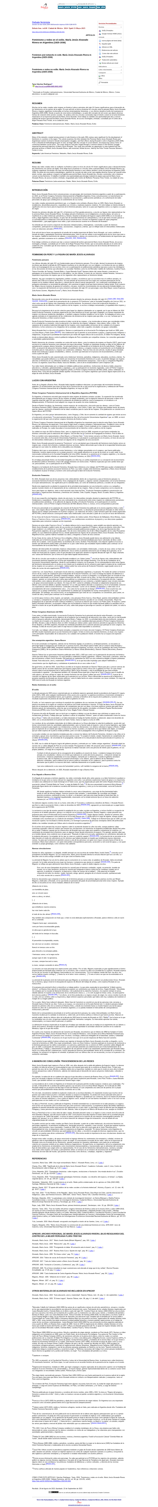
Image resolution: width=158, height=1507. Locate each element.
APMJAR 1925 (85, 804)
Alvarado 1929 (94, 835)
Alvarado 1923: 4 (70, 660)
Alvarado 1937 (114, 1076)
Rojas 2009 (120, 298)
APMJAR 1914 (37, 494)
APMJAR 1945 (70, 1132)
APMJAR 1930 (113, 765)
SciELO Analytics (107, 30)
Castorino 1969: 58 (54, 798)
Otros (103, 76)
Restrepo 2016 (81, 238)
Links (101, 1163)
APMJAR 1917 (100, 588)
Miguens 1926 (55, 913)
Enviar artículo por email (110, 63)
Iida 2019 (57, 332)
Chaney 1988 (112, 298)
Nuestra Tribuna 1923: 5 (98, 1423)
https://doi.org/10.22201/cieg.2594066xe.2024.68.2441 (48, 32)
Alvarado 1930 (42, 739)
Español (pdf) (106, 44)
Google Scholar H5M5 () (112, 34)
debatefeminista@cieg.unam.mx (79, 1505)
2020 (74, 238)
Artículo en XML (107, 47)
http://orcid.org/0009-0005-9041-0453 (48, 86)
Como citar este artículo (110, 53)
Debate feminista (41, 22)
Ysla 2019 (35, 301)
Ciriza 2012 (68, 238)
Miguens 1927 (65, 875)
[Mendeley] (100, 76)
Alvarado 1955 (52, 994)
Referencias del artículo (110, 50)
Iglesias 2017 (58, 228)
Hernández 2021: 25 (109, 702)
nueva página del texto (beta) (111, 41)
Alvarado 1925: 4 (106, 674)
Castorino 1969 (81, 814)
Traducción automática (109, 60)
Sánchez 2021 (95, 455)
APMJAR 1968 (46, 1037)
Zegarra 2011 (43, 301)
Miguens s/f (62, 964)
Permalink (104, 82)
